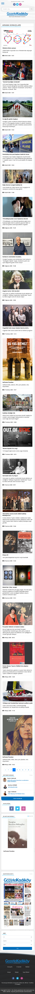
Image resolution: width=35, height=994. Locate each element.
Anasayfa (9, 967)
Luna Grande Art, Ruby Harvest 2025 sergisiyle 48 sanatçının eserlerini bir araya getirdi (16, 188)
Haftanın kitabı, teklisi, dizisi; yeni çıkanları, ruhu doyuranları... (15, 760)
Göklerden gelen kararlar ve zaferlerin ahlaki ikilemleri (17, 781)
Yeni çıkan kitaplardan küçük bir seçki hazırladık (15, 557)
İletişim (17, 972)
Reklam (27, 967)
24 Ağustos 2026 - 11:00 (17, 1)
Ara (17, 948)
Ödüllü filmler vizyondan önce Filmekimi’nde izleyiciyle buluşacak (17, 51)
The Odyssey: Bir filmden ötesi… (16, 793)
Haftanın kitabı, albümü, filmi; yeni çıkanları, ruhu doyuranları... (16, 385)
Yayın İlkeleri (26, 972)
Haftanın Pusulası (8, 851)
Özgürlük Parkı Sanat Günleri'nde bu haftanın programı (17, 330)
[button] (28, 816)
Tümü (30, 775)
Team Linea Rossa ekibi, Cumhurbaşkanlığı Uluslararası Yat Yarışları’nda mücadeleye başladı (16, 706)
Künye (9, 972)
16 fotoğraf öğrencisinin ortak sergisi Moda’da (15, 451)
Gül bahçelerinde (12, 787)
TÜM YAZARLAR (17, 798)
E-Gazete (19, 967)
